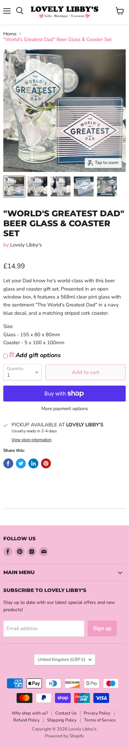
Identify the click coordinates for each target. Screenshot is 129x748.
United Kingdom (61, 660)
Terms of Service (100, 720)
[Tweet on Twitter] (21, 463)
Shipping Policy (62, 720)
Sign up (102, 628)
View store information (32, 440)
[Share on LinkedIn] (33, 463)
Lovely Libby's (26, 244)
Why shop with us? (30, 713)
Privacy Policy (97, 713)
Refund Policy (26, 720)
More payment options (64, 408)
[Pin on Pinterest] (46, 463)
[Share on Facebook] (8, 463)
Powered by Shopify (64, 736)
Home (10, 34)
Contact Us (65, 713)
